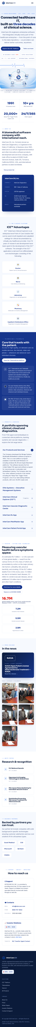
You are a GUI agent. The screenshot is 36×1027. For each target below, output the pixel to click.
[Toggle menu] (32, 3)
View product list (9, 170)
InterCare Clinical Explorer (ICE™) (18, 498)
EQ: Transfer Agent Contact (21, 941)
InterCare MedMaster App (18, 522)
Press (3, 1002)
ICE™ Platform (6, 982)
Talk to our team (28, 48)
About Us (4, 1000)
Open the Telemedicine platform (14, 360)
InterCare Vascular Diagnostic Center (18, 507)
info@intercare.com (18, 906)
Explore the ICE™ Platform (11, 48)
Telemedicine (6, 985)
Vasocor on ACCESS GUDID (12, 592)
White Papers (6, 1005)
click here (18, 937)
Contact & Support (7, 1011)
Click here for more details (12, 587)
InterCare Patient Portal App (18, 528)
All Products (5, 991)
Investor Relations (7, 1008)
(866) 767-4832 (17, 910)
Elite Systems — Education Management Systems (18, 489)
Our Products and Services (18, 450)
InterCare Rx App (18, 515)
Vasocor (4, 988)
